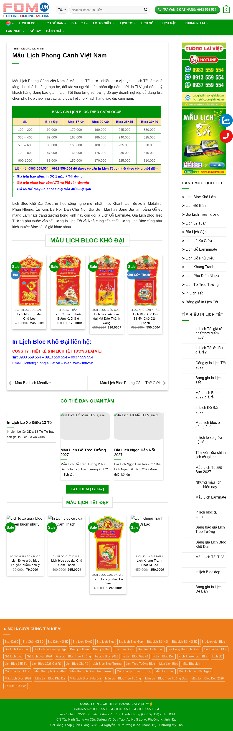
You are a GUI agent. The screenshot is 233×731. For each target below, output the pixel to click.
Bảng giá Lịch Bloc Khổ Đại (210, 544)
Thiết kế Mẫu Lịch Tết (28, 48)
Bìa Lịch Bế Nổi (157, 641)
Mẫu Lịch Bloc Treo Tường (123, 678)
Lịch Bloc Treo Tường (107, 663)
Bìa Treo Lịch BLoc (150, 649)
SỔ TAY (35, 31)
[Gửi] (146, 10)
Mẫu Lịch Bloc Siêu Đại (85, 678)
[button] (226, 9)
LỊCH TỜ (126, 23)
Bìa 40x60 (11, 641)
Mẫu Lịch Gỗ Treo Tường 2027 (83, 452)
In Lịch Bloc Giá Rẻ (135, 656)
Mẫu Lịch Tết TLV (209, 557)
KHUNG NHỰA (195, 23)
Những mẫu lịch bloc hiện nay (208, 484)
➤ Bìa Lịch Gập (194, 232)
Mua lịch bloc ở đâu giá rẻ (207, 425)
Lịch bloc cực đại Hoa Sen (108, 581)
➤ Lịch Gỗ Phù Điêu (198, 258)
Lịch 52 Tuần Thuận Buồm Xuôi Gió (68, 316)
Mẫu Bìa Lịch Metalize (32, 383)
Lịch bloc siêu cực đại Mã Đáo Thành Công (106, 318)
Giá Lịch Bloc (14, 656)
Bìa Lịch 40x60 (82, 641)
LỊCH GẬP (169, 23)
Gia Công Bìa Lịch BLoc (184, 649)
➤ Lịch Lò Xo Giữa (197, 241)
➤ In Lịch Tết (192, 293)
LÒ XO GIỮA (102, 23)
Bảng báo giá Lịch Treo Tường (210, 529)
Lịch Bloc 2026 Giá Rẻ (46, 663)
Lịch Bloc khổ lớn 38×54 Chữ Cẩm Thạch (145, 318)
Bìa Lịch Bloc (105, 641)
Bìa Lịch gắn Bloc (213, 641)
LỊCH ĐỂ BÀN (53, 23)
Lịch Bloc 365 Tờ (16, 663)
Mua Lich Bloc (168, 663)
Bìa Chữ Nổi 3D (33, 641)
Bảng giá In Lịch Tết (208, 380)
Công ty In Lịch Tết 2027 (210, 365)
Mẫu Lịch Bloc (164, 671)
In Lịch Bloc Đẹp (163, 656)
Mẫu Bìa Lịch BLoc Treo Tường (91, 671)
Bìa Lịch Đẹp (101, 649)
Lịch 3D (217, 656)
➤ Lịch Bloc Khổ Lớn (199, 197)
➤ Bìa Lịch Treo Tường (200, 214)
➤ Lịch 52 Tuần (194, 223)
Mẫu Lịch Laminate (210, 497)
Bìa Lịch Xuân (79, 649)
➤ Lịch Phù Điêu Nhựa (200, 276)
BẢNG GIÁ (53, 31)
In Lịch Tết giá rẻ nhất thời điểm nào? (208, 333)
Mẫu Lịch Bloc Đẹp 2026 (207, 678)
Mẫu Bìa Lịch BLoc (17, 671)
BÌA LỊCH (78, 23)
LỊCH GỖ (147, 23)
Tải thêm (87, 489)
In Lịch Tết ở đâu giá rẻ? (209, 350)
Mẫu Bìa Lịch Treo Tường (134, 671)
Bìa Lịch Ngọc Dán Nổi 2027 (134, 452)
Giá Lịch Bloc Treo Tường (73, 656)
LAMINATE (14, 31)
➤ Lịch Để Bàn (194, 205)
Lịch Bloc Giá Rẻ (77, 663)
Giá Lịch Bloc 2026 (39, 656)
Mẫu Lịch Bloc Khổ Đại (50, 678)
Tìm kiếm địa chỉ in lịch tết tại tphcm (210, 455)
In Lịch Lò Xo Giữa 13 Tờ (29, 422)
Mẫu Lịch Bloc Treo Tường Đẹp (166, 678)
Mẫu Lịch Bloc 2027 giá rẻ (206, 395)
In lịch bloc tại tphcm (206, 514)
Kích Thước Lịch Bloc (193, 656)
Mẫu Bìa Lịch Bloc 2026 (50, 671)
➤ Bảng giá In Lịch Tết (200, 302)
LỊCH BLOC (27, 23)
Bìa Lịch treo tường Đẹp (50, 649)
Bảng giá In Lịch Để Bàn (208, 589)
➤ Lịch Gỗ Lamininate (199, 249)
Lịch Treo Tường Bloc (140, 663)
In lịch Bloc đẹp (207, 572)
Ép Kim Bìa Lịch (15, 686)
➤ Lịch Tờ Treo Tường (200, 284)
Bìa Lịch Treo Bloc (17, 649)
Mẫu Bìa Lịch (191, 663)
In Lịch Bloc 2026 (106, 656)
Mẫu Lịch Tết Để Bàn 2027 (208, 470)
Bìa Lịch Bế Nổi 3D (184, 641)
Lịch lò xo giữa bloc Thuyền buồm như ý (25, 563)
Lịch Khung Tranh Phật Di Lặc (149, 563)
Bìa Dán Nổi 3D (58, 641)
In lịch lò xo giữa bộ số (208, 440)
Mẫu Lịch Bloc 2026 (18, 678)
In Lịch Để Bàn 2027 (207, 410)
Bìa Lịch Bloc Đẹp (131, 641)
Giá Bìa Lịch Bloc (215, 649)
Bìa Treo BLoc (124, 649)
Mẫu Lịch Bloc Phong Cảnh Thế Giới (130, 383)
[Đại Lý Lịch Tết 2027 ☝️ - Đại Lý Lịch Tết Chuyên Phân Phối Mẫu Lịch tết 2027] (26, 9)
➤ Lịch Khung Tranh (198, 267)
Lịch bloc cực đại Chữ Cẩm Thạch (66, 563)
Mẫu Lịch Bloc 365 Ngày (195, 671)
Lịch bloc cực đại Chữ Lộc (29, 316)
